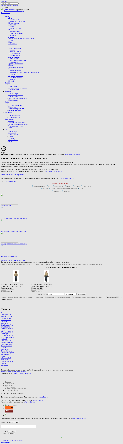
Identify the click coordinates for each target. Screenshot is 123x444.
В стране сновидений (15, 33)
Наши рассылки (13, 134)
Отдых (10, 65)
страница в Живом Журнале (21, 373)
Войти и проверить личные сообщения (64, 188)
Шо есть (50, 284)
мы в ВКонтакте (6, 372)
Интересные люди (14, 31)
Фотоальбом (57, 191)
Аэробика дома (15, 53)
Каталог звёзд (12, 131)
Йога (10, 42)
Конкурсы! (12, 133)
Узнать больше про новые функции (12, 175)
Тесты (10, 128)
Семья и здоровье (14, 55)
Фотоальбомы (13, 140)
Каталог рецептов (14, 115)
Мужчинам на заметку (15, 30)
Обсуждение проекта (67, 178)
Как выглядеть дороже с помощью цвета (14, 231)
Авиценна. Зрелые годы (9, 256)
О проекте (8, 382)
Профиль (45, 188)
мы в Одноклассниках (19, 372)
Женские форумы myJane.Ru (61, 183)
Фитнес (12, 50)
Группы (68, 186)
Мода (10, 18)
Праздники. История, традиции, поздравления (23, 72)
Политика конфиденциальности (15, 389)
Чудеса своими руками (15, 126)
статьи (16, 390)
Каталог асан (12, 44)
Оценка (3, 290)
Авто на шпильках (14, 70)
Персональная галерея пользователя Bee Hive (16, 260)
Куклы (10, 69)
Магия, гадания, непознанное (18, 124)
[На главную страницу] (4, 1)
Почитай (11, 81)
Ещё (6, 129)
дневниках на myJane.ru (54, 171)
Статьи (7, 16)
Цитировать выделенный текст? (12, 440)
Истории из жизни (14, 28)
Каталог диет (12, 107)
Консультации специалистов (17, 98)
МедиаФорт (42, 397)
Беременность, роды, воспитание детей (21, 38)
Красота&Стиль (13, 19)
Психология (12, 25)
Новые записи (13, 93)
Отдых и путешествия (15, 76)
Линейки (11, 136)
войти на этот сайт (10, 9)
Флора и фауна (13, 62)
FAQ (49, 186)
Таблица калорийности (16, 109)
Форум (10, 141)
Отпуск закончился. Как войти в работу (14, 218)
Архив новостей (13, 89)
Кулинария (8, 112)
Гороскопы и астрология (16, 122)
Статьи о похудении (15, 105)
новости (11, 390)
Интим (10, 40)
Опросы (11, 138)
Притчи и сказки (14, 79)
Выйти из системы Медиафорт (14, 11)
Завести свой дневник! (15, 95)
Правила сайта (9, 385)
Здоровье (11, 37)
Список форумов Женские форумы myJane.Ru (17, 264)
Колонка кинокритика (15, 67)
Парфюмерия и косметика (16, 21)
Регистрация (87, 186)
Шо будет (20, 284)
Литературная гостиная (16, 77)
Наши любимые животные (17, 60)
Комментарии (5, 291)
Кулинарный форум (14, 117)
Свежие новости (13, 86)
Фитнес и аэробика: (14, 48)
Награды (77, 186)
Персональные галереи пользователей (57, 264)
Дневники (67, 191)
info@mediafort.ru (29, 402)
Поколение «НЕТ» (7, 206)
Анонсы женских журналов (17, 88)
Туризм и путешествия (15, 64)
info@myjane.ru (38, 400)
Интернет (11, 74)
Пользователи (13, 100)
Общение (8, 91)
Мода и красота (13, 23)
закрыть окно (5, 442)
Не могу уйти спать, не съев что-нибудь (14, 244)
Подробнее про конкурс (72, 154)
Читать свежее (5, 13)
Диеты (7, 102)
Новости (7, 83)
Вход (81, 188)
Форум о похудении (15, 110)
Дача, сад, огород (14, 57)
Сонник (11, 121)
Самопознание (9, 119)
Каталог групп (13, 96)
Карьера (11, 26)
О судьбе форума (10, 181)
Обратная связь (10, 387)
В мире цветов (13, 58)
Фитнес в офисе (15, 51)
